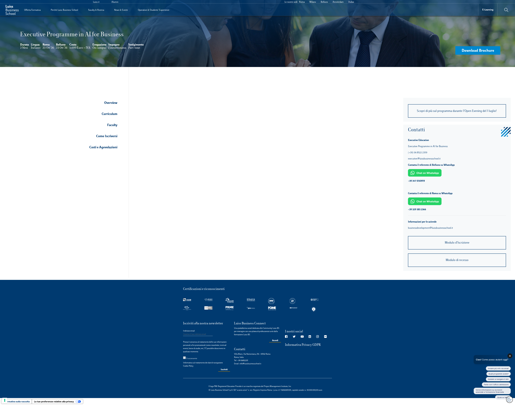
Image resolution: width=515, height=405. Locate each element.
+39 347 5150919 (416, 180)
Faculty (112, 125)
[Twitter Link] (294, 336)
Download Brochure (478, 50)
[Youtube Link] (302, 336)
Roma (302, 1)
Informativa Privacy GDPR (303, 345)
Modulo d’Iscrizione (457, 243)
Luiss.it (96, 1)
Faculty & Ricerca (96, 9)
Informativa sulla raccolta (16, 401)
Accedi (275, 340)
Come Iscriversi (106, 136)
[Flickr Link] (325, 336)
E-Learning (487, 9)
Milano (312, 1)
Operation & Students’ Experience (153, 9)
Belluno (324, 1)
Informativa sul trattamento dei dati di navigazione (203, 362)
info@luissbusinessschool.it (250, 363)
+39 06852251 (242, 360)
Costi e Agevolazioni (103, 147)
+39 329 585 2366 (417, 209)
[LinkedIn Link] (309, 336)
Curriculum (109, 114)
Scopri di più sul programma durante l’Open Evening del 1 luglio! (457, 111)
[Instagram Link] (317, 336)
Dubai (351, 1)
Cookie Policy (188, 366)
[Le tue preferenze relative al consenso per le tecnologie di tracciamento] (4, 400)
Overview (110, 102)
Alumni (114, 1)
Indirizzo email (189, 331)
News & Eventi (121, 9)
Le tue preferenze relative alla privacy (54, 401)
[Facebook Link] (286, 336)
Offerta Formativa (32, 9)
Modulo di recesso (457, 260)
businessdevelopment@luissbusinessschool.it (430, 227)
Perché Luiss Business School (64, 9)
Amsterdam (338, 1)
